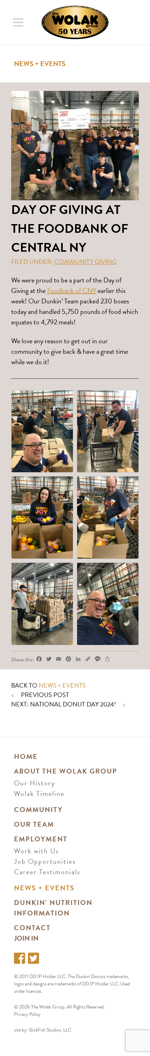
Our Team (34, 824)
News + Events (40, 63)
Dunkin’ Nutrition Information (53, 907)
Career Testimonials (47, 872)
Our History (34, 783)
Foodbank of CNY (71, 290)
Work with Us (36, 851)
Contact (32, 927)
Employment (40, 839)
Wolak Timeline (39, 793)
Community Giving (85, 261)
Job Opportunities (45, 861)
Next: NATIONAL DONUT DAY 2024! (68, 704)
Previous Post (40, 694)
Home (26, 756)
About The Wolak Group (65, 771)
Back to (48, 685)
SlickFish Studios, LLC (50, 1030)
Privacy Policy (27, 1014)
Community (38, 809)
